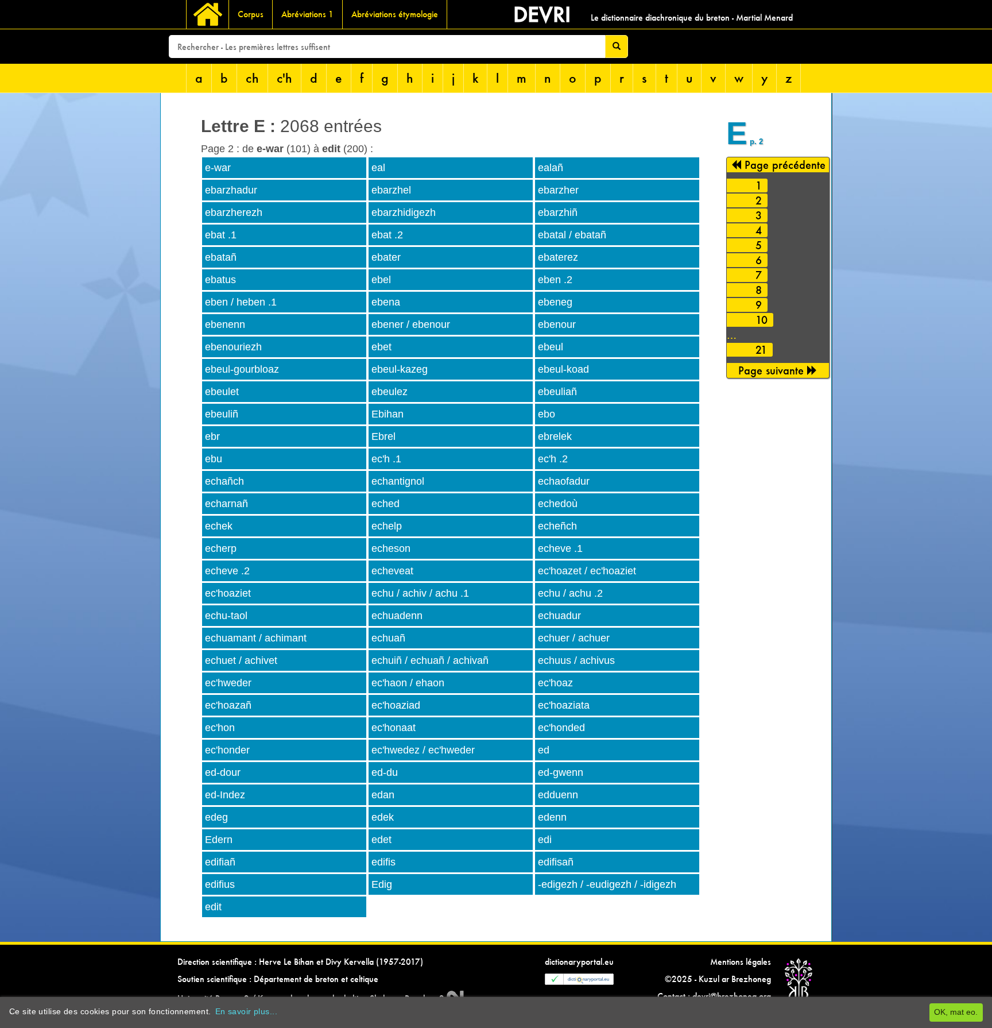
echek (218, 526)
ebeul (550, 347)
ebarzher (558, 190)
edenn (552, 817)
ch (252, 78)
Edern (218, 839)
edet (381, 839)
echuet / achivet (241, 660)
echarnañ (226, 503)
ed (543, 750)
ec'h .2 (553, 459)
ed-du (384, 772)
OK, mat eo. (956, 1012)
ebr (212, 436)
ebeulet (222, 391)
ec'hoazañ (228, 705)
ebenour (557, 324)
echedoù (558, 503)
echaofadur (564, 481)
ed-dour (223, 772)
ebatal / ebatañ (572, 235)
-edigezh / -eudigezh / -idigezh (607, 884)
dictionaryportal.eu (579, 961)
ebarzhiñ (558, 212)
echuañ (388, 638)
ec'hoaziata (564, 705)
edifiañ (220, 862)
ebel (381, 279)
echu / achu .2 (570, 593)
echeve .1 (560, 548)
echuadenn (397, 615)
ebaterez (558, 257)
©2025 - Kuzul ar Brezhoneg (718, 978)
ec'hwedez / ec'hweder (423, 750)
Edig (381, 884)
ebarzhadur (231, 190)
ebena (385, 302)
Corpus (251, 14)
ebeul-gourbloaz (242, 369)
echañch (224, 481)
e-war (218, 167)
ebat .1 (221, 235)
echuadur (559, 615)
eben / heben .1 (241, 302)
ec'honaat (393, 727)
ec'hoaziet (228, 593)
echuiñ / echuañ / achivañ (430, 660)
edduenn (558, 795)
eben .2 (555, 279)
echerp (221, 548)
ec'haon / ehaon (407, 683)
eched (385, 503)
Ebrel (383, 436)
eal (378, 167)
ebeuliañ (557, 391)
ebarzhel (391, 190)
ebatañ (221, 257)
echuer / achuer (574, 638)
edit (213, 907)
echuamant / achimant (256, 638)
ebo (546, 414)
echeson (390, 548)
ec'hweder (228, 683)
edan (382, 795)
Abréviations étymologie (394, 14)
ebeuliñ (221, 414)
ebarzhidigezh (403, 212)
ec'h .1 (386, 459)
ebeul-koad (563, 369)
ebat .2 (387, 235)
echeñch (557, 526)
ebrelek (555, 436)
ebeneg (555, 302)
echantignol (397, 481)
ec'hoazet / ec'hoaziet (587, 571)
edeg (216, 817)
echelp (386, 526)
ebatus (220, 279)
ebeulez (389, 391)
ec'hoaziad (395, 705)
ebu (213, 459)
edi (545, 839)
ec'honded (561, 727)
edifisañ (556, 862)
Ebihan (387, 414)
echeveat (392, 571)
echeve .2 (227, 571)
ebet (381, 347)
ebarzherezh (233, 212)
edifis (383, 862)
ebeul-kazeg (399, 369)
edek (382, 817)
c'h (284, 78)
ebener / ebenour (410, 324)
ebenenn (225, 324)
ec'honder (227, 750)
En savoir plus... (246, 1011)
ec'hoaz (555, 683)
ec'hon (220, 727)
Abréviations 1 (307, 14)
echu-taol (226, 615)
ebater (386, 257)
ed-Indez (225, 795)
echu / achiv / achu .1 (420, 593)
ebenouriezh (233, 347)
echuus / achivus (576, 660)
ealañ (550, 167)
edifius (220, 884)
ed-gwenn (560, 772)
